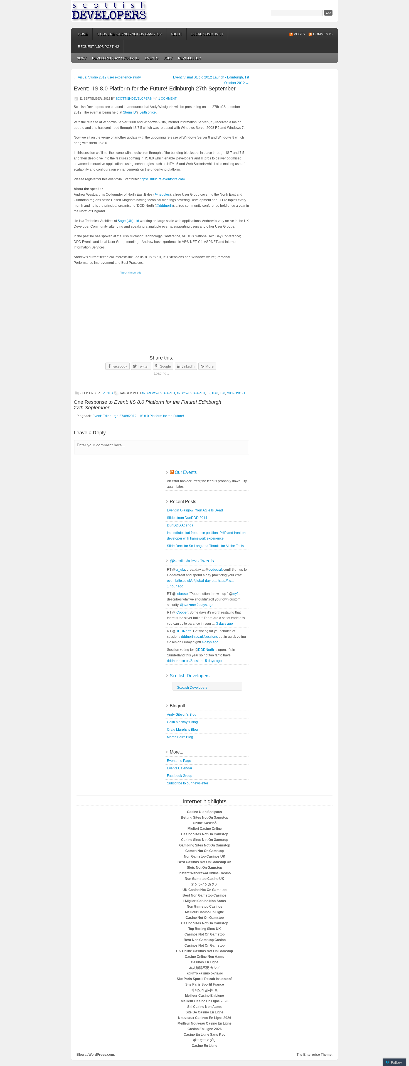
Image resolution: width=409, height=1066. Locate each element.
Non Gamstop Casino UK (204, 879)
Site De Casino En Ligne (204, 1012)
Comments (322, 34)
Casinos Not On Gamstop (204, 934)
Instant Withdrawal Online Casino (205, 873)
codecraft (216, 570)
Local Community (207, 34)
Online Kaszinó (204, 823)
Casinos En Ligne (204, 962)
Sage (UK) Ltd (128, 221)
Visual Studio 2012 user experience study (107, 77)
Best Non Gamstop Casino (205, 940)
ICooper (182, 612)
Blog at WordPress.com (95, 1055)
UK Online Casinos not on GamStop (129, 34)
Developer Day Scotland (115, 58)
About (176, 34)
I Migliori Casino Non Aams (204, 901)
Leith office (147, 112)
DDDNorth (183, 631)
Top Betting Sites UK (204, 929)
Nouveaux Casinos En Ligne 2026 (204, 1018)
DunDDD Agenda (180, 525)
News (82, 58)
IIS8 (222, 393)
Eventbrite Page (179, 761)
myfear (237, 594)
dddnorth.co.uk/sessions (199, 637)
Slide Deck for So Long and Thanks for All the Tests (205, 546)
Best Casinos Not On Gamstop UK (205, 862)
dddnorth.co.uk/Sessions (185, 661)
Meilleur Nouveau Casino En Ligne (204, 1023)
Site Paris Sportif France (204, 984)
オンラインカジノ (204, 884)
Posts (299, 34)
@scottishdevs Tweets (192, 560)
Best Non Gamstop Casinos (204, 895)
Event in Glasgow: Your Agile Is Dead (195, 510)
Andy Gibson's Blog (181, 715)
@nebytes (162, 194)
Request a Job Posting (98, 47)
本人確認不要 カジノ (204, 968)
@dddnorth (164, 206)
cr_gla (180, 570)
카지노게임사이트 (204, 990)
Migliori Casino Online (205, 829)
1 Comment (167, 98)
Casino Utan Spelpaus (204, 812)
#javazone (188, 605)
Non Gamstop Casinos (204, 907)
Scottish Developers (204, 11)
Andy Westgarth (190, 393)
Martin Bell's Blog (180, 737)
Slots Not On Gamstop (204, 868)
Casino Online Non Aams (204, 957)
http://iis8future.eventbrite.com (162, 179)
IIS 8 (215, 393)
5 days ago (213, 661)
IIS (208, 393)
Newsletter (189, 58)
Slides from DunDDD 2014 (187, 518)
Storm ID (129, 112)
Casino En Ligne (204, 1046)
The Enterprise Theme (314, 1055)
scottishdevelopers (134, 98)
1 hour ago (175, 586)
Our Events (186, 472)
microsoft (236, 393)
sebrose (182, 594)
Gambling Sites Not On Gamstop (204, 845)
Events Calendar (179, 768)
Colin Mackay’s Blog (182, 722)
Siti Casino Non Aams (204, 1007)
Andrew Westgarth (158, 393)
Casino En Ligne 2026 (205, 1029)
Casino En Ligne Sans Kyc (204, 1035)
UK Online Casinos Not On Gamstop (204, 951)
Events (151, 58)
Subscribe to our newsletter (187, 783)
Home (83, 34)
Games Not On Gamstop (204, 851)
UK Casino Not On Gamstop (204, 890)
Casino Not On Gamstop (205, 918)
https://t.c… (226, 581)
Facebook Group (179, 776)
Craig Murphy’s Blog (182, 730)
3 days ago (224, 624)
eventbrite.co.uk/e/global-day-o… (192, 581)
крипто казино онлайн (205, 973)
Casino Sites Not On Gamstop (204, 834)
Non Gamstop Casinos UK (204, 856)
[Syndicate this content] (172, 472)
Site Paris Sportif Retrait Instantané (205, 979)
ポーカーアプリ (204, 1040)
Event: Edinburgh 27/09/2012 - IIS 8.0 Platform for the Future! (138, 416)
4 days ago (210, 642)
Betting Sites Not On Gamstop (204, 817)
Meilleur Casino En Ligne (204, 912)
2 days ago (205, 605)
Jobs (168, 58)
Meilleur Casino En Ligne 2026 (204, 1001)
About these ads (130, 272)
